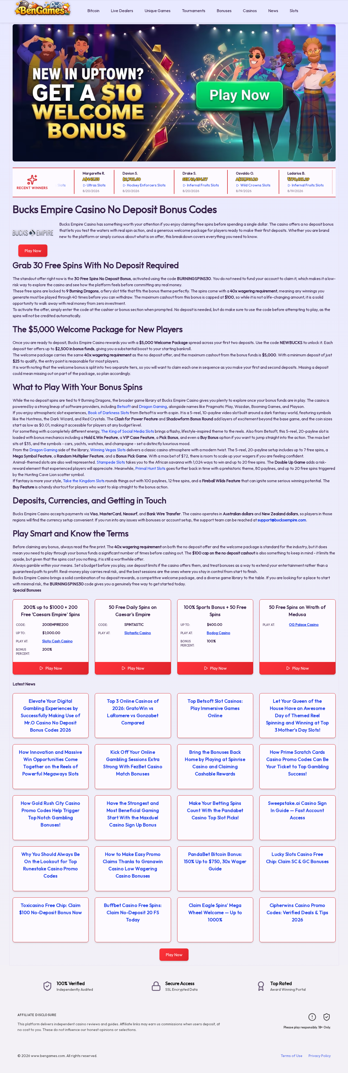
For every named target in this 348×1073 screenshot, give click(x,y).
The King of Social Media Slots (127, 431)
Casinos (250, 10)
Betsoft (124, 406)
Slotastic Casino (137, 632)
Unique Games (158, 10)
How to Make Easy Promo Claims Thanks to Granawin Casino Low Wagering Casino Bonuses (133, 865)
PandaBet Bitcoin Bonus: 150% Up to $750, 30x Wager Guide (215, 861)
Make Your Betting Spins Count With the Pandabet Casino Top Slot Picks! (215, 810)
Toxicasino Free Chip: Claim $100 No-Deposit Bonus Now (50, 908)
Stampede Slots (111, 462)
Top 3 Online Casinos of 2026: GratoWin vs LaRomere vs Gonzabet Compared (133, 712)
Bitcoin (93, 10)
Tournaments (193, 10)
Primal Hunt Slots (150, 468)
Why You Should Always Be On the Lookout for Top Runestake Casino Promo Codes (50, 865)
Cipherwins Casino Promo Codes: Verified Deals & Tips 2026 (297, 912)
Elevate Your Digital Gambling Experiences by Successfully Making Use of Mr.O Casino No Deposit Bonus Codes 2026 (50, 715)
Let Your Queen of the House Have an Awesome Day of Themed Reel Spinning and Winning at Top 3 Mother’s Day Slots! (297, 715)
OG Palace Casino (304, 624)
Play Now (32, 250)
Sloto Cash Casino (57, 641)
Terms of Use (291, 1055)
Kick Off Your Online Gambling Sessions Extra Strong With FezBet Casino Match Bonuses (132, 763)
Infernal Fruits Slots (194, 185)
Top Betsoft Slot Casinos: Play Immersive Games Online (215, 708)
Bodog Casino (218, 632)
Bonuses (224, 10)
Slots (294, 10)
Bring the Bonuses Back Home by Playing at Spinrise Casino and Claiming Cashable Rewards (215, 763)
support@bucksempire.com (282, 519)
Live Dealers (122, 10)
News (273, 10)
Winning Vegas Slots (108, 449)
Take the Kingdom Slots (84, 480)
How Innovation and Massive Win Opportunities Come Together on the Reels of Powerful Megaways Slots (50, 763)
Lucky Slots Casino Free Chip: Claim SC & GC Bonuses (297, 857)
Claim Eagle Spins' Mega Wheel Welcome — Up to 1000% (215, 912)
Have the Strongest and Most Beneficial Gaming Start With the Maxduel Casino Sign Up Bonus (133, 814)
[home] (42, 19)
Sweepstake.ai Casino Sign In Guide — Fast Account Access (297, 810)
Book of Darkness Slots (108, 412)
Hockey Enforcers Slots (137, 185)
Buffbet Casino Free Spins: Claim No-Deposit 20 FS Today (133, 912)
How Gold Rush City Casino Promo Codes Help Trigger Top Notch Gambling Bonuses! (50, 814)
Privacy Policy (320, 1055)
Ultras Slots (87, 185)
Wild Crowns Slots (247, 185)
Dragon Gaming (153, 406)
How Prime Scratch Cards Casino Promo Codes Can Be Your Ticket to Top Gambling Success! (297, 763)
